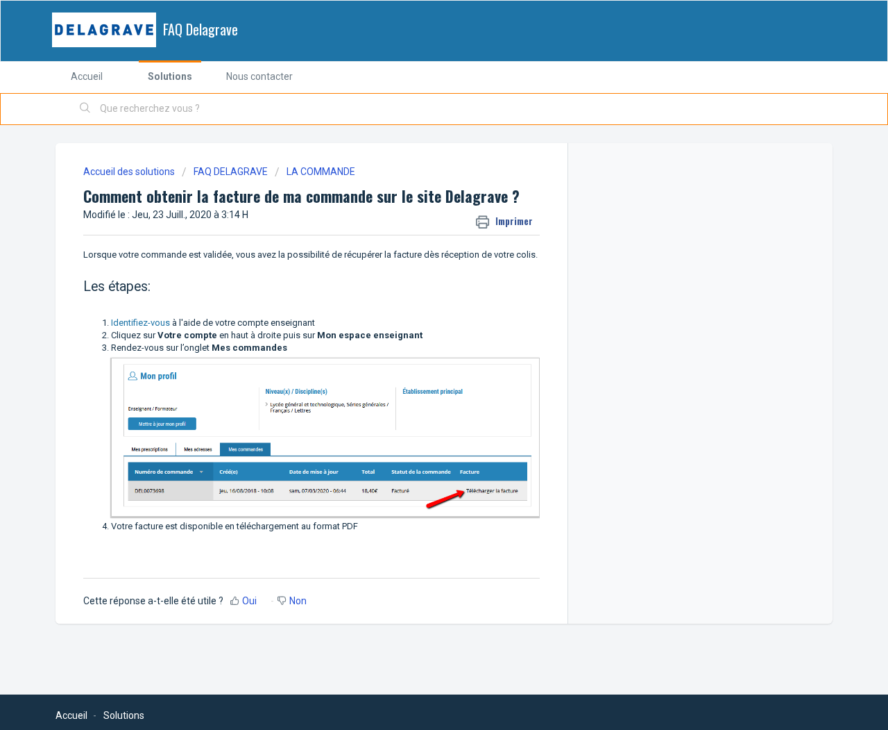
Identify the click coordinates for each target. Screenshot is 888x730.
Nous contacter (259, 76)
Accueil (87, 76)
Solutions (170, 76)
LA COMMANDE (321, 171)
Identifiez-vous (140, 322)
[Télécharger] (418, 182)
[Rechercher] (85, 109)
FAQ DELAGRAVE (231, 171)
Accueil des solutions (130, 171)
